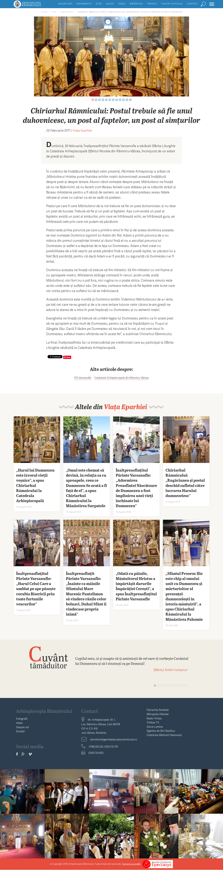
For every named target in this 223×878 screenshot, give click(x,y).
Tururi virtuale (172, 3)
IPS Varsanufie (82, 378)
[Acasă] (35, 6)
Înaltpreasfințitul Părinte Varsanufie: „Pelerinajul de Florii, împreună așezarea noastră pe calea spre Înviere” (156, 789)
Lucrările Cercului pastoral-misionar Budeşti (22, 829)
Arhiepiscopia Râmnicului (44, 710)
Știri (99, 3)
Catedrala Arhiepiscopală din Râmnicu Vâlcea (122, 378)
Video (122, 3)
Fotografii (21, 718)
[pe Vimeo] (30, 754)
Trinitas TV (153, 722)
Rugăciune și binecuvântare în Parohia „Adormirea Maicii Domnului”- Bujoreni (67, 832)
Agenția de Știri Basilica (161, 731)
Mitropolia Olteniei (158, 714)
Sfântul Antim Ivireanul (170, 669)
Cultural (67, 775)
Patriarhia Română (158, 710)
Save (68, 357)
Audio (110, 3)
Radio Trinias (154, 718)
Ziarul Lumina (155, 726)
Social (201, 775)
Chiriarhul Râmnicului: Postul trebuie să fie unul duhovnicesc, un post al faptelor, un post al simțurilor (130, 12)
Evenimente (84, 3)
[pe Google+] (23, 754)
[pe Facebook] (17, 754)
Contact (192, 3)
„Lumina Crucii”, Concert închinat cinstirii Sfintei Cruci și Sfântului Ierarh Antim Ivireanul (67, 787)
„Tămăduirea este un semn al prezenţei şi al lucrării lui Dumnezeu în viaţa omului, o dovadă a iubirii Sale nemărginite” (22, 789)
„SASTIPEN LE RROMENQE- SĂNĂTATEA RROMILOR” (111, 788)
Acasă (44, 12)
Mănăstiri (136, 3)
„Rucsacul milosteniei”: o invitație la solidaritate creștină (200, 785)
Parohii (152, 3)
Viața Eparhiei (67, 12)
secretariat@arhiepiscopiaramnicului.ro (113, 739)
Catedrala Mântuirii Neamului (164, 735)
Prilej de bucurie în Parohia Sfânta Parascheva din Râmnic (156, 829)
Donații (20, 731)
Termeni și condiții (131, 863)
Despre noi (22, 727)
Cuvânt (48, 657)
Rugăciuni (65, 3)
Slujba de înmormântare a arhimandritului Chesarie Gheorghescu (111, 829)
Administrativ (22, 820)
